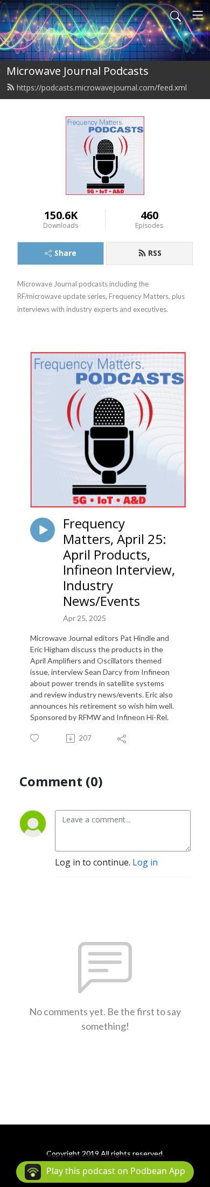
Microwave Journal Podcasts (77, 71)
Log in (145, 862)
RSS (155, 253)
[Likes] (35, 738)
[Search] (175, 15)
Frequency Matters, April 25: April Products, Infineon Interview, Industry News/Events (119, 562)
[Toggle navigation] (197, 15)
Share (65, 253)
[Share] (122, 738)
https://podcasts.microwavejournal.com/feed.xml (102, 87)
